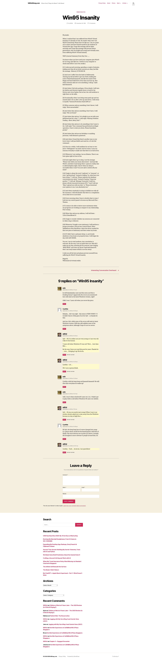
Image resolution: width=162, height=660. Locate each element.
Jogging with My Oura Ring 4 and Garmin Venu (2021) (65, 624)
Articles (124, 3)
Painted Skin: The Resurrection (59, 616)
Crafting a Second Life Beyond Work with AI (57, 558)
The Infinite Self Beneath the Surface (54, 566)
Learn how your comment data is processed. (74, 505)
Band (118, 3)
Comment (65, 475)
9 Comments (92, 23)
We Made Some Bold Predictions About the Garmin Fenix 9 (61, 555)
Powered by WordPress (73, 656)
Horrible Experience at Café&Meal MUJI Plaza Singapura (64, 633)
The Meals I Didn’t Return (51, 570)
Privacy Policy (102, 3)
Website (64, 493)
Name (64, 487)
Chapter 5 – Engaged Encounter (60, 641)
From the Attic (81, 12)
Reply (64, 303)
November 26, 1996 (81, 23)
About (108, 3)
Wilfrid (71, 23)
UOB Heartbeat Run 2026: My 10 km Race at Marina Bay (60, 536)
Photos (113, 3)
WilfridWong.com (34, 3)
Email (83, 487)
